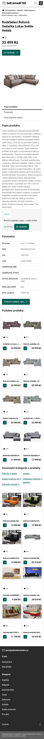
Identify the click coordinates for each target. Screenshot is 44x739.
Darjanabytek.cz (10, 10)
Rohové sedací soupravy (10, 13)
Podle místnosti (9, 709)
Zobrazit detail (5, 348)
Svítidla (5, 704)
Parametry (8, 112)
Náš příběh (6, 667)
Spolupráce (7, 662)
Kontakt (5, 724)
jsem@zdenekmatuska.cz (17, 650)
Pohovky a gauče (9, 473)
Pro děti (5, 714)
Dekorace (6, 699)
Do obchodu (21, 227)
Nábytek (20, 10)
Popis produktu (10, 107)
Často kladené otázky (13, 117)
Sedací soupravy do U (11, 479)
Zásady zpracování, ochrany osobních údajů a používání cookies (21, 735)
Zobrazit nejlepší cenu (14, 302)
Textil (4, 695)
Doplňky (5, 680)
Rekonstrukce (8, 690)
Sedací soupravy (29, 10)
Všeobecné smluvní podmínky (12, 734)
